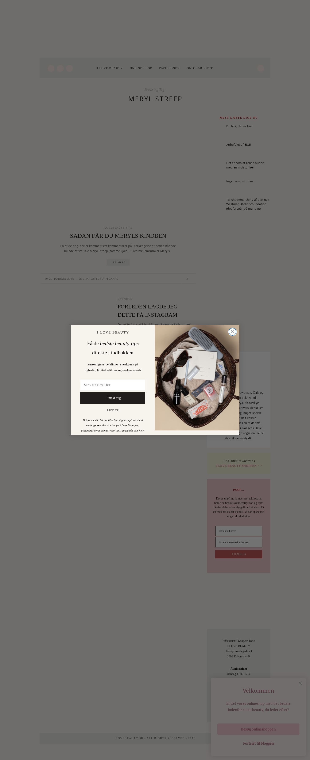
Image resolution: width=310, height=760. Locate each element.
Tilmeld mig (113, 398)
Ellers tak (113, 409)
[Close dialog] (232, 331)
